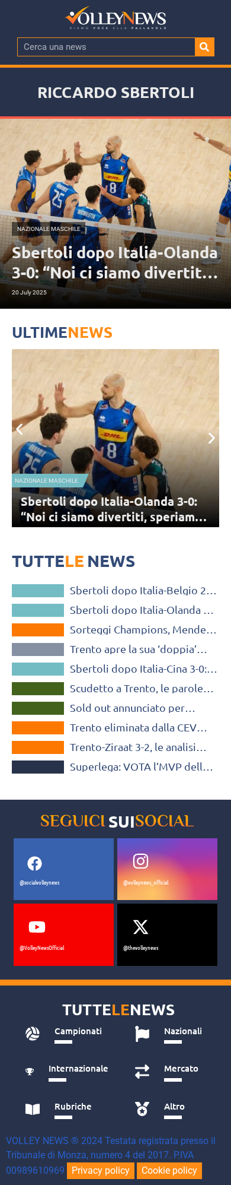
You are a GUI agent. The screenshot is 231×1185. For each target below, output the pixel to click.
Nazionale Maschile (38, 590)
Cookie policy (169, 1170)
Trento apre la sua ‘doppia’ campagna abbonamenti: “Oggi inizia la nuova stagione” (143, 649)
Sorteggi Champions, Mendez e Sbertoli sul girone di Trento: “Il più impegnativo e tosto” (109, 516)
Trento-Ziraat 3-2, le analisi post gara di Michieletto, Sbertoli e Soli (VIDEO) (133, 747)
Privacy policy (101, 1170)
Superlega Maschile (37, 688)
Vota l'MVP (38, 767)
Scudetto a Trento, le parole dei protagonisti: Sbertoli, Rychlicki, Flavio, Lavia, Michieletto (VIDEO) (136, 688)
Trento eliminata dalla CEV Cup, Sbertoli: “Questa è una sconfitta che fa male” (137, 727)
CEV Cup (38, 727)
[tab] (66, 1034)
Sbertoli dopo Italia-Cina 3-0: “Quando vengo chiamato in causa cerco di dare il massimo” (138, 668)
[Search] (204, 47)
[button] (19, 429)
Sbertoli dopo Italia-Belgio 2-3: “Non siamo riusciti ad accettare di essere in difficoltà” (143, 590)
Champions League (44, 480)
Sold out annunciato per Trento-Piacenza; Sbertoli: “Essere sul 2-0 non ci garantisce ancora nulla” (131, 707)
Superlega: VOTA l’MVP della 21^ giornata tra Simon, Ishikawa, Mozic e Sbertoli (139, 766)
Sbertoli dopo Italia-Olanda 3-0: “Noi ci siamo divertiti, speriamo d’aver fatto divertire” (141, 609)
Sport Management (37, 649)
